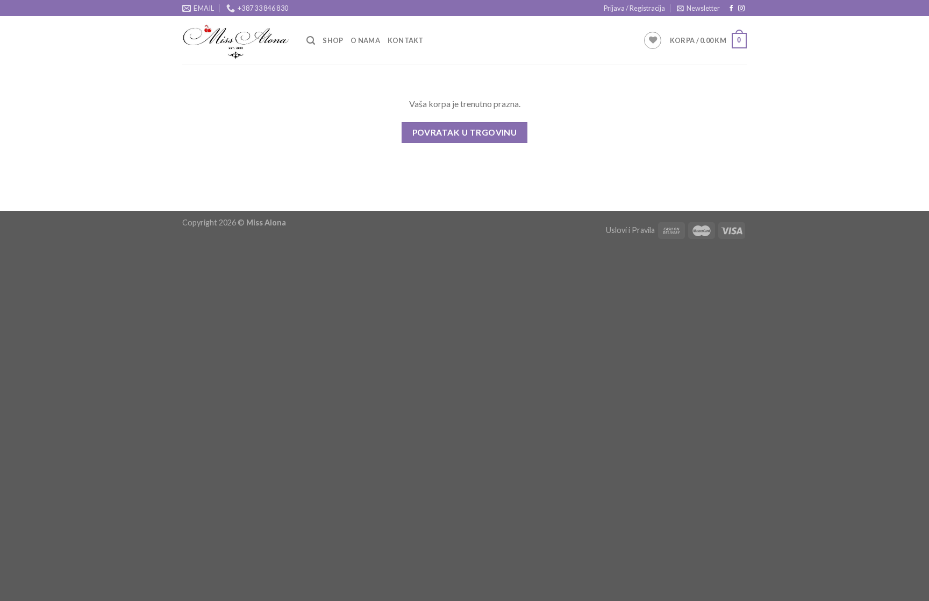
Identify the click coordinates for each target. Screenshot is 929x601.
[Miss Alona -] (236, 41)
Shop (333, 40)
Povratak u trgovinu (464, 132)
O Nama (365, 40)
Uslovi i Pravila (630, 230)
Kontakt (406, 40)
